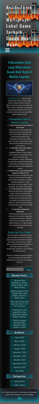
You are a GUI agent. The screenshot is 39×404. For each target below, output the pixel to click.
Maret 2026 (20, 341)
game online (20, 381)
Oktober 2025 (19, 360)
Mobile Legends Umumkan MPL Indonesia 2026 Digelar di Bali (19, 323)
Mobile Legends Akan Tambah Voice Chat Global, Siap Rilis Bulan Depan (19, 294)
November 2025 (19, 356)
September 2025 (20, 363)
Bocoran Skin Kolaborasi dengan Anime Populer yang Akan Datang (20, 284)
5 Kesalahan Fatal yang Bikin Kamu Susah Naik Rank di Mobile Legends (19, 69)
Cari (28, 270)
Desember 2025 (19, 352)
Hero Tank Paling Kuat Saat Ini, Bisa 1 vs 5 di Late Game (20, 303)
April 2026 (19, 337)
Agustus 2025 (20, 367)
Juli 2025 (20, 371)
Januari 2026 (19, 348)
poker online (20, 385)
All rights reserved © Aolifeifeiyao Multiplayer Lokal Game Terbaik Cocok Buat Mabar (20, 393)
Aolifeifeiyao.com (14, 98)
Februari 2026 (20, 345)
